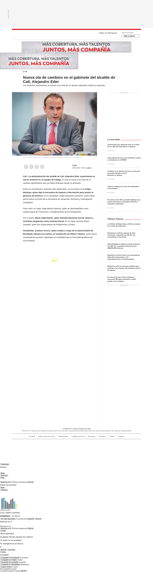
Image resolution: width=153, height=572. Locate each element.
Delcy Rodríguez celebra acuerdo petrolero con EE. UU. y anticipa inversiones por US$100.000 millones (123, 246)
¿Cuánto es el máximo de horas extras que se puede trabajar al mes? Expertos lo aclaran (123, 173)
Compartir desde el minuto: (13, 571)
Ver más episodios (8, 519)
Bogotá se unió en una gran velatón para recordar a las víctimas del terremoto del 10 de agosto (123, 268)
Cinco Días (81, 445)
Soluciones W (102, 436)
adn (108, 441)
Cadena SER (94, 441)
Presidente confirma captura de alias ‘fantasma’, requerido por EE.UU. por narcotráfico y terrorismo (121, 235)
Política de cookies (63, 436)
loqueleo (100, 448)
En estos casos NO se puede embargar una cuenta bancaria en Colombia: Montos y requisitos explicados (123, 202)
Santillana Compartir (83, 441)
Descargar (4, 569)
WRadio (76, 35)
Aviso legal (32, 436)
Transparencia (91, 436)
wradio (72, 445)
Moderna (60, 448)
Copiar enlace (6, 567)
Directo (30, 482)
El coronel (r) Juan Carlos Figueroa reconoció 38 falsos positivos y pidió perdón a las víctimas (121, 279)
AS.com (101, 441)
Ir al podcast (21, 519)
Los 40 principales (60, 441)
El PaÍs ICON (80, 448)
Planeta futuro (106, 445)
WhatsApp (42, 167)
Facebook (26, 167)
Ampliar (92, 96)
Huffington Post (53, 445)
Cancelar (11, 550)
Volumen (4, 475)
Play (2, 478)
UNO (65, 445)
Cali (25, 71)
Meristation (111, 448)
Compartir (30, 519)
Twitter (31, 167)
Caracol (117, 441)
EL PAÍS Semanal (97, 445)
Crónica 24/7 (5, 510)
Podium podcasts (71, 448)
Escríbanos (121, 436)
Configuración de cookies (78, 436)
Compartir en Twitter (9, 560)
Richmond (49, 448)
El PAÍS (50, 441)
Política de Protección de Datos (46, 436)
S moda (90, 448)
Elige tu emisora (129, 36)
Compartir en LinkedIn (9, 562)
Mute (3, 473)
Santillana (70, 441)
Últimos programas (19, 482)
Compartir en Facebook (10, 558)
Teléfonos (112, 436)
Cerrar (3, 531)
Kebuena (116, 445)
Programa (113, 33)
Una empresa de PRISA (31, 444)
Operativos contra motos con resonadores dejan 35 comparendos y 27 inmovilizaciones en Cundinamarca (123, 257)
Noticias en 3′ (6, 482)
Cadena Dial (89, 445)
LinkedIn (37, 167)
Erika (74, 165)
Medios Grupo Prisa (31, 449)
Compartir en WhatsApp (10, 564)
